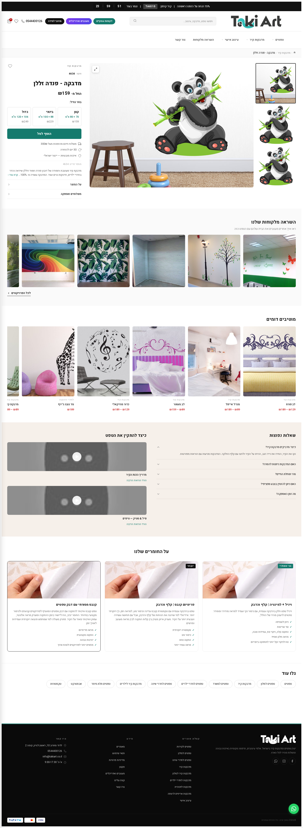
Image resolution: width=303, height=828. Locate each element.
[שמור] (10, 66)
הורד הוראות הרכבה (137, 480)
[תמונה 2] (276, 125)
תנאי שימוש (118, 753)
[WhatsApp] (275, 761)
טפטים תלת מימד (100, 684)
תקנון (122, 767)
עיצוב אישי (231, 40)
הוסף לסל (44, 133)
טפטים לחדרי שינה (161, 684)
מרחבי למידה (54, 21)
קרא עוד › (13, 175)
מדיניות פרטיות (117, 760)
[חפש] (135, 21)
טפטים (279, 40)
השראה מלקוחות (203, 40)
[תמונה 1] (276, 83)
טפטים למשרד (221, 684)
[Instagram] (284, 761)
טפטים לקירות (184, 747)
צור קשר (180, 40)
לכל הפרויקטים (21, 293)
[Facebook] (292, 761)
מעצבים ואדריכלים (79, 21)
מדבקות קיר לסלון (182, 773)
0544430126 (34, 21)
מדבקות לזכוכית (183, 787)
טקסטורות (55, 684)
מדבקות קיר (256, 40)
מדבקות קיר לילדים (131, 684)
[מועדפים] (16, 21)
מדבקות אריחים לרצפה (179, 794)
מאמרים (120, 747)
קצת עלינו (119, 780)
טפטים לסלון (268, 684)
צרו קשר (120, 787)
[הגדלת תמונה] (95, 69)
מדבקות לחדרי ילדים (180, 780)
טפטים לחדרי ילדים (192, 684)
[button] (269, 261)
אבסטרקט (76, 684)
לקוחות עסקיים (104, 21)
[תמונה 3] (276, 166)
